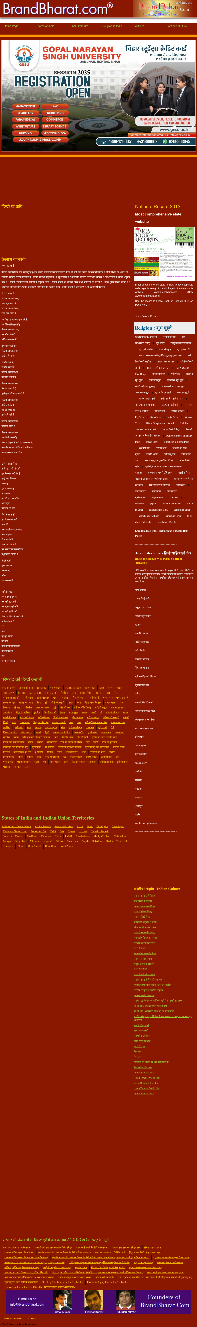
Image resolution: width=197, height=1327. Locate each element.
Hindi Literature (79, 26)
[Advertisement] (92, 179)
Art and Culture (177, 26)
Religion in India (112, 26)
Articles (139, 26)
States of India (45, 26)
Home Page (11, 26)
